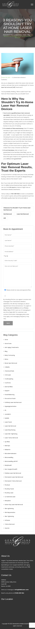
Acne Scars (8, 343)
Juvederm (8, 414)
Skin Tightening (9, 516)
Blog (6, 351)
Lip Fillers (7, 442)
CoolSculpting (9, 379)
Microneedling (9, 457)
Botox (6, 359)
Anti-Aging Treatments (12, 347)
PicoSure (7, 485)
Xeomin (7, 528)
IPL (5, 410)
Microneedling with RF (11, 461)
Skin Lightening (9, 508)
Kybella (7, 418)
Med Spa (7, 445)
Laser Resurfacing (10, 430)
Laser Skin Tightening (11, 434)
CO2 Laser (8, 375)
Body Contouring (10, 355)
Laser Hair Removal (23, 214)
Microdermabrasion (10, 453)
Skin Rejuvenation (10, 512)
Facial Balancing (9, 394)
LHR (4, 218)
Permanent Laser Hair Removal (14, 477)
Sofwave (7, 520)
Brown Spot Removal (11, 363)
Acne (6, 339)
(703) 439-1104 (19, 593)
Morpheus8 (8, 465)
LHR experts (12, 187)
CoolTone (8, 383)
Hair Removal (7, 214)
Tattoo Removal (9, 524)
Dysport (7, 390)
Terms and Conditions (12, 308)
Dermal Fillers (9, 387)
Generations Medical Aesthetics (21, 624)
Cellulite (7, 367)
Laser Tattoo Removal (11, 438)
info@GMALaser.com (22, 589)
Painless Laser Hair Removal (13, 473)
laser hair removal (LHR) (8, 87)
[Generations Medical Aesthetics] (10, 4)
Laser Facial (8, 422)
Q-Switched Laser (10, 497)
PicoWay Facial (9, 489)
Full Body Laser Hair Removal (13, 402)
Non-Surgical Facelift (11, 469)
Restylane (8, 500)
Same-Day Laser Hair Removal (14, 504)
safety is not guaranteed (13, 159)
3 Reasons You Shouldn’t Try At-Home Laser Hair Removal (17, 209)
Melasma (7, 449)
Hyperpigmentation (10, 406)
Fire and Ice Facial (10, 398)
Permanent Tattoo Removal (13, 481)
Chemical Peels (9, 371)
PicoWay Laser (9, 493)
